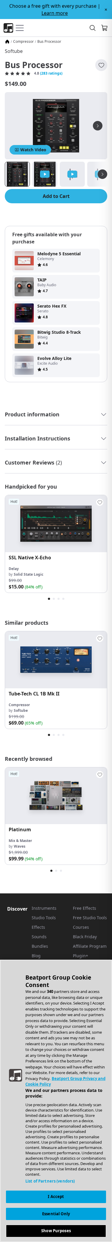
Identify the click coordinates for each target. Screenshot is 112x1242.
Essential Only (56, 1213)
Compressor (23, 41)
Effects (38, 927)
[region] (56, 1101)
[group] (56, 544)
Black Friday (85, 936)
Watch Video (33, 149)
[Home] (7, 41)
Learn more (55, 13)
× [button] (106, 9)
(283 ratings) (51, 73)
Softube (14, 51)
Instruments (44, 908)
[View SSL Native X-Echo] (56, 523)
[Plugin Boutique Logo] (8, 28)
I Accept (56, 1196)
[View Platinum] (56, 795)
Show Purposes (56, 1230)
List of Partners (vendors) (50, 1181)
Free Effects (84, 908)
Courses (81, 927)
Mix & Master (20, 840)
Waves (19, 846)
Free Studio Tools (90, 917)
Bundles (40, 946)
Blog (36, 955)
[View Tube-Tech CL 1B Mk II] (56, 659)
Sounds (39, 936)
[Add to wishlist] (101, 65)
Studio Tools (44, 917)
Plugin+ (80, 955)
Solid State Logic (28, 574)
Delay (14, 568)
